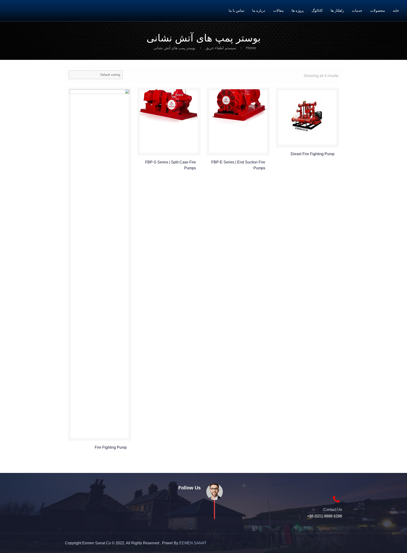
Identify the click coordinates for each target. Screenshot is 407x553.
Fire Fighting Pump (111, 447)
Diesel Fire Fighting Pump (312, 154)
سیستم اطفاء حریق (220, 48)
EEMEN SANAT (193, 543)
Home (251, 48)
